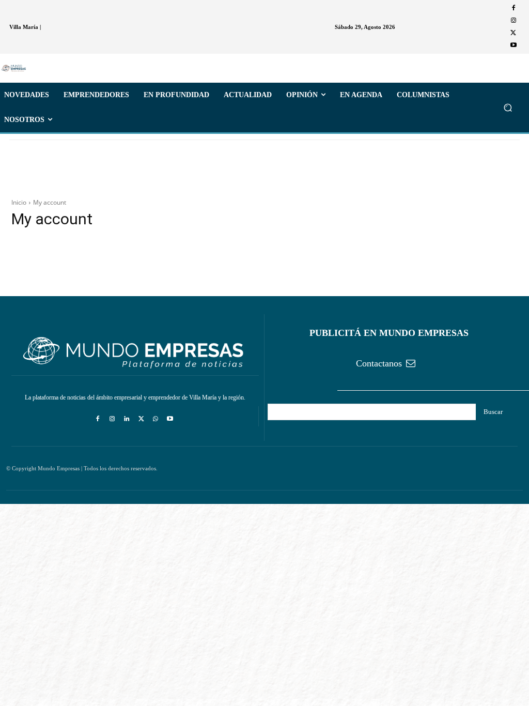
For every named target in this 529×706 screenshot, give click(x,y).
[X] (513, 33)
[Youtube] (513, 45)
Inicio (18, 202)
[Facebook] (513, 8)
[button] (507, 108)
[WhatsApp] (155, 419)
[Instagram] (513, 20)
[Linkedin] (126, 419)
